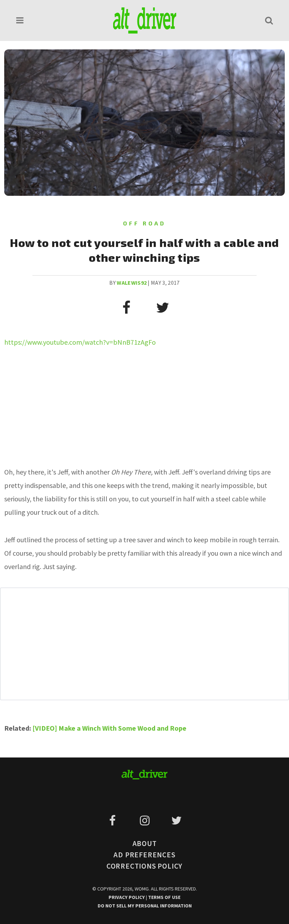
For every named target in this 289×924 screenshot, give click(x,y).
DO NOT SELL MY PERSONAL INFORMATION (145, 905)
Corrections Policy (144, 866)
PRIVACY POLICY (127, 897)
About (145, 843)
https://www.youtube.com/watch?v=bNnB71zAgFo (80, 342)
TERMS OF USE (164, 897)
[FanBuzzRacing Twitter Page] (176, 820)
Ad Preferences (144, 854)
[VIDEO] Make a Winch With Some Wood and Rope (109, 728)
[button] (20, 20)
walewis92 (132, 282)
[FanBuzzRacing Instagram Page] (146, 820)
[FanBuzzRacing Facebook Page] (114, 820)
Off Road (144, 223)
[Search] (269, 20)
